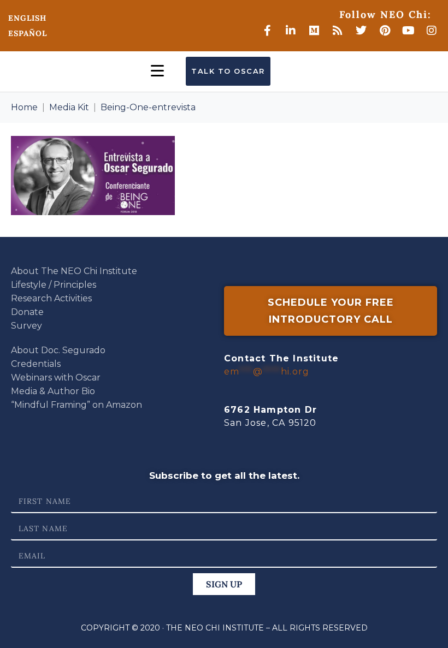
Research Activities (51, 298)
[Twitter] (361, 30)
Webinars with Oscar (56, 377)
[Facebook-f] (267, 30)
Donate (27, 312)
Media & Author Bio (53, 391)
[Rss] (338, 30)
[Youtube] (408, 30)
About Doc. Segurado (58, 350)
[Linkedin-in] (291, 30)
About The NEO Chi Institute (74, 271)
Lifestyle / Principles (53, 285)
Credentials (36, 364)
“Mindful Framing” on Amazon (76, 405)
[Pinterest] (385, 30)
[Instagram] (432, 30)
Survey (26, 325)
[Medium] (314, 30)
